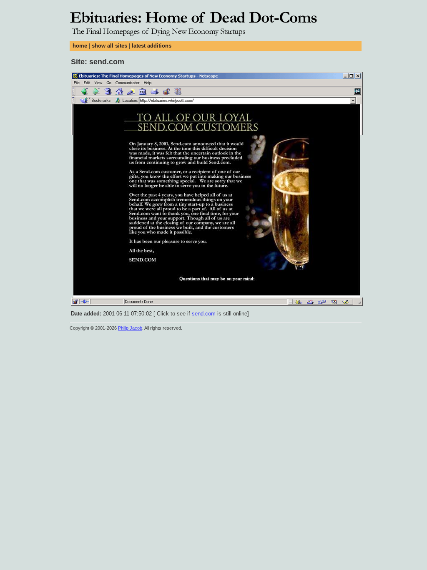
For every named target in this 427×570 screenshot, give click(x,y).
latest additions (151, 46)
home (80, 46)
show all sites (109, 46)
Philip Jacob (130, 327)
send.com (204, 313)
